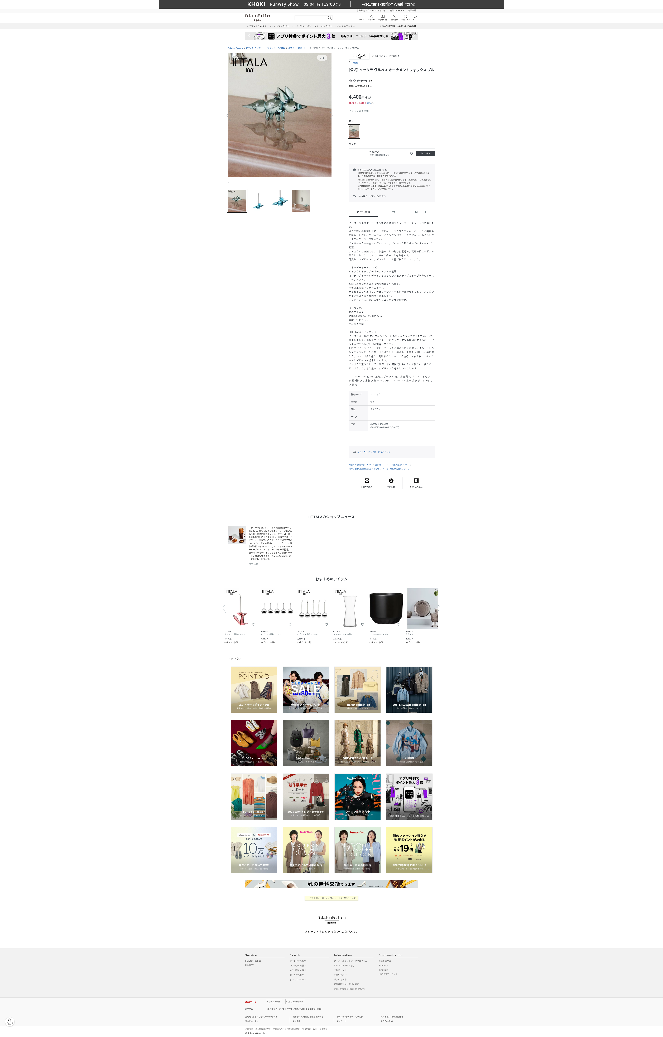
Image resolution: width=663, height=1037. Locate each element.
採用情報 (323, 1029)
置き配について (381, 464)
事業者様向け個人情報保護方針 (286, 1029)
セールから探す (297, 975)
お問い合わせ (340, 975)
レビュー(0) (420, 212)
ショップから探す (298, 965)
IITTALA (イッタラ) (254, 48)
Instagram (383, 969)
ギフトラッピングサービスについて (374, 452)
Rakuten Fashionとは (344, 965)
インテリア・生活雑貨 (275, 48)
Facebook (383, 965)
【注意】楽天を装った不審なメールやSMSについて (332, 898)
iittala (355, 62)
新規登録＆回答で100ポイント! (371, 10)
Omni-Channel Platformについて (349, 988)
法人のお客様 (340, 979)
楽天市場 (412, 10)
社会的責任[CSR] (309, 1029)
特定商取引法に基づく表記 (346, 984)
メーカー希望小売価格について (396, 468)
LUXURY (249, 965)
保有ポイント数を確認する (392, 1016)
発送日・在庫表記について (360, 464)
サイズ (391, 212)
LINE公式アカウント (388, 974)
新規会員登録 (385, 961)
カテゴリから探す (298, 970)
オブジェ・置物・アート (298, 48)
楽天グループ (396, 10)
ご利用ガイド (340, 970)
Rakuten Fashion (235, 48)
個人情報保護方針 (263, 1029)
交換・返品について (400, 464)
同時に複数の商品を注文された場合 (364, 468)
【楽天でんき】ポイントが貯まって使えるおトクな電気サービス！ (294, 1009)
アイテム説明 (363, 212)
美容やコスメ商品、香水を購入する (308, 1016)
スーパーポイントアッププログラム (350, 961)
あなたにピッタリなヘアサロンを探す (261, 1016)
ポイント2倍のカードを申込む (350, 1016)
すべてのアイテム (298, 979)
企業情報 (249, 1029)
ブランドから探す (298, 961)
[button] (280, 115)
